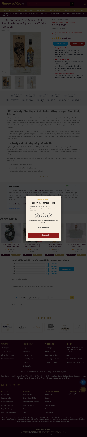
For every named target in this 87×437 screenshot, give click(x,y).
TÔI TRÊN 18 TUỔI (43, 235)
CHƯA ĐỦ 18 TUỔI (43, 227)
